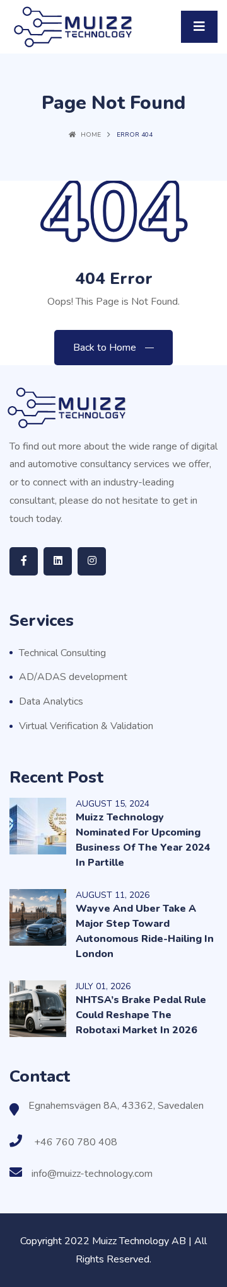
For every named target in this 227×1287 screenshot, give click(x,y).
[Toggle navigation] (199, 27)
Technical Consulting (62, 653)
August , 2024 (112, 804)
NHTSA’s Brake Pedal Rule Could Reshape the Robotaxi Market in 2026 (141, 1015)
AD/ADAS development (73, 677)
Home (91, 134)
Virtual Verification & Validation (86, 726)
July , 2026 (103, 986)
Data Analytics (51, 701)
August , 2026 (112, 895)
